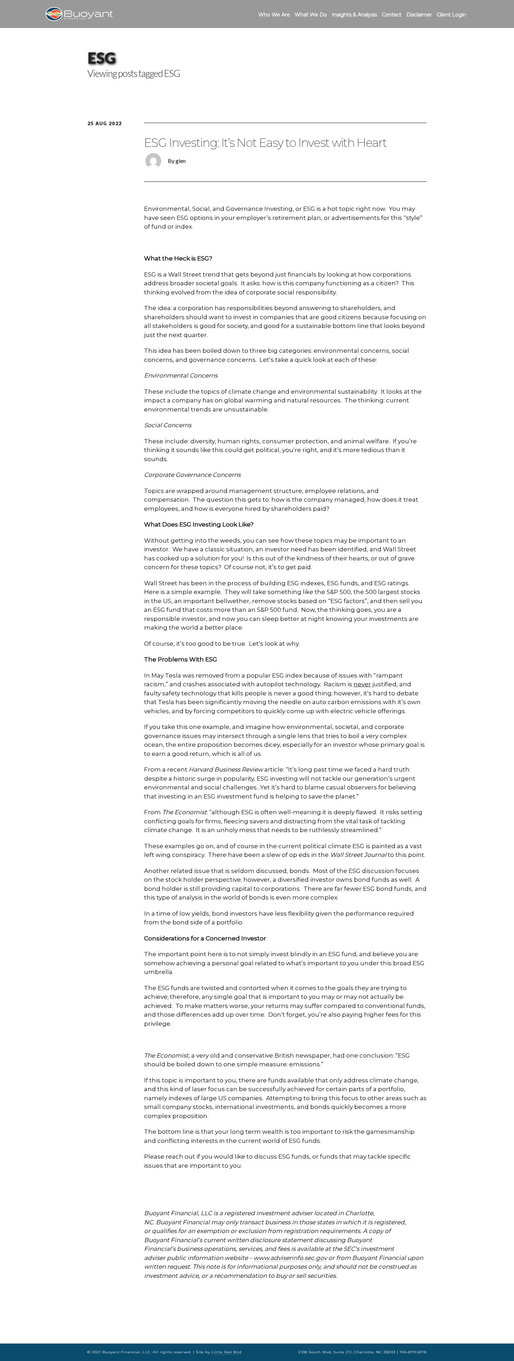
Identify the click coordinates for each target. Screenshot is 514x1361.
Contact (391, 15)
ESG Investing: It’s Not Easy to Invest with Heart (265, 143)
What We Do (311, 15)
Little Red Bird (227, 1352)
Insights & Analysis (354, 15)
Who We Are (274, 15)
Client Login (451, 15)
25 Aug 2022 (104, 123)
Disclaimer (419, 15)
